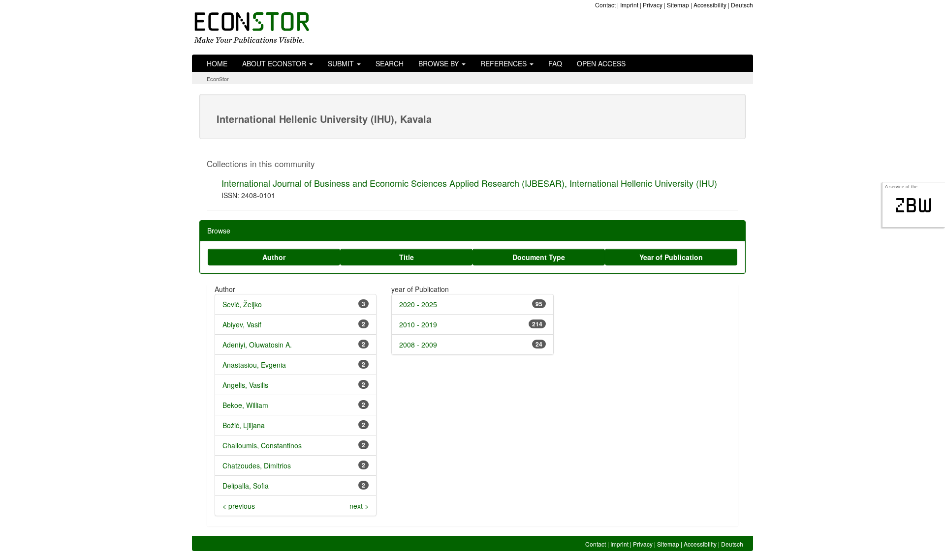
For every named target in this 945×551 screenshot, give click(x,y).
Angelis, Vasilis (245, 385)
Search (390, 63)
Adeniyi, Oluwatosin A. (257, 344)
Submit (342, 63)
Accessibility (709, 4)
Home (217, 63)
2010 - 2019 (418, 324)
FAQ (555, 63)
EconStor (218, 79)
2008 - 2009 (418, 344)
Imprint (629, 4)
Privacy (652, 4)
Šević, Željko (242, 304)
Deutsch (742, 4)
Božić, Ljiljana (243, 425)
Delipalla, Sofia (245, 486)
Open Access (601, 63)
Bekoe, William (245, 405)
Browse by (439, 63)
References (504, 63)
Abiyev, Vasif (241, 324)
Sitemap (678, 4)
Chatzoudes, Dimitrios (256, 465)
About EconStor (275, 63)
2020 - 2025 (418, 304)
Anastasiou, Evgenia (254, 365)
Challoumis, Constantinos (262, 445)
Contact (605, 4)
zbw (914, 205)
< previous (238, 506)
